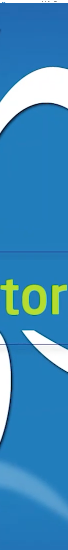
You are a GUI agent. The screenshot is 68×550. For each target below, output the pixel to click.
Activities (55, 1)
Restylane (49, 1)
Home (40, 1)
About (60, 1)
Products (44, 1)
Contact (64, 1)
